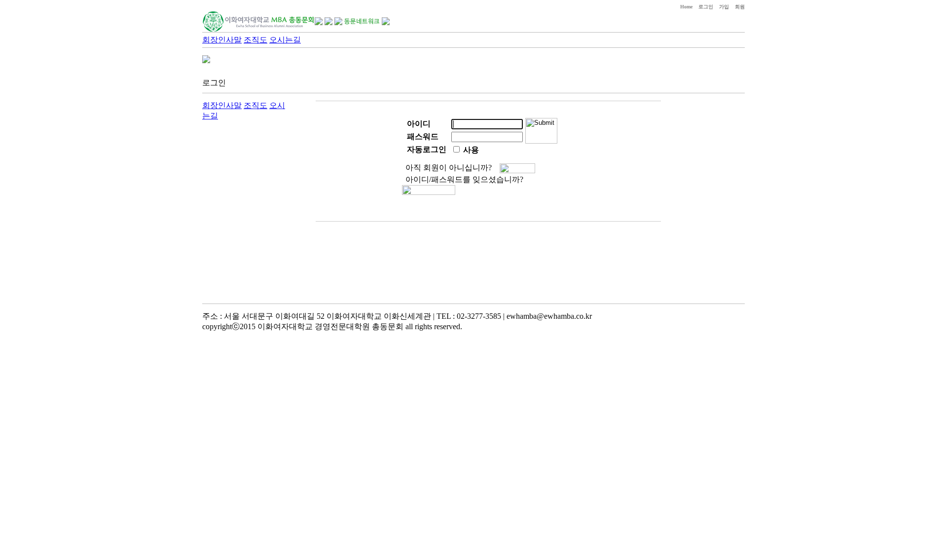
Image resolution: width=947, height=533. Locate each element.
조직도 (255, 40)
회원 (740, 6)
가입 (724, 6)
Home (686, 6)
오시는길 (285, 40)
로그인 (705, 6)
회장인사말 (222, 40)
